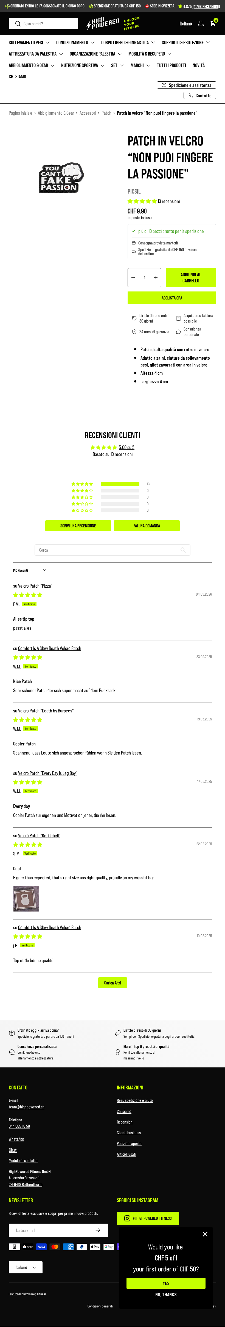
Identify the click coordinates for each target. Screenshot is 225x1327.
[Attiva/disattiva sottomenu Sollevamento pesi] (47, 42)
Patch (106, 113)
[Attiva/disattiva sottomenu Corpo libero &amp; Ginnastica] (153, 42)
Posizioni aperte (129, 1143)
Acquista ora (172, 297)
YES (166, 1283)
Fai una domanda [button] (147, 525)
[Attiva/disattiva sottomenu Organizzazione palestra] (119, 54)
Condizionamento (72, 42)
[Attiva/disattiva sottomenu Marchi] (148, 65)
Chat (13, 1150)
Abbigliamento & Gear (28, 65)
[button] (186, 23)
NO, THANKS (166, 1294)
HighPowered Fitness (32, 1294)
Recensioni (125, 1121)
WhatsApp (16, 1138)
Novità (199, 65)
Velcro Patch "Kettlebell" (39, 835)
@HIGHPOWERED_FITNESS (152, 1218)
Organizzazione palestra (92, 54)
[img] (27, 595)
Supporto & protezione (183, 42)
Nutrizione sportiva (79, 65)
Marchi (137, 65)
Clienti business (129, 1132)
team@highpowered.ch (26, 1106)
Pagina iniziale (20, 113)
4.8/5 (201, 6)
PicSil (134, 191)
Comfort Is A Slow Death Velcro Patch (49, 648)
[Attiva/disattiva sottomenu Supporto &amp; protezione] (208, 42)
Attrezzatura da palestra (33, 54)
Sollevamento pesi (26, 42)
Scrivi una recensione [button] (78, 525)
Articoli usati (126, 1154)
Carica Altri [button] (112, 982)
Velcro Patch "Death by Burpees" (46, 710)
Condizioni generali (100, 1306)
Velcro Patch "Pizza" (35, 586)
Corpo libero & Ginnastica (125, 42)
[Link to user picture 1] (26, 898)
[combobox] (43, 23)
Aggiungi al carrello (191, 277)
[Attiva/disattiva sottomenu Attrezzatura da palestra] (61, 54)
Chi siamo (17, 76)
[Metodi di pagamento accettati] (112, 1247)
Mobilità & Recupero (146, 54)
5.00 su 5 (126, 447)
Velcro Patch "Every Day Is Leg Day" (47, 773)
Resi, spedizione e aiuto (135, 1100)
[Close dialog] (205, 1234)
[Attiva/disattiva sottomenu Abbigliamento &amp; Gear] (52, 65)
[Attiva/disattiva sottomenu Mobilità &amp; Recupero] (169, 54)
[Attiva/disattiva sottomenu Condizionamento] (92, 42)
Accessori (88, 113)
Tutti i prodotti (171, 65)
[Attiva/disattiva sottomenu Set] (122, 65)
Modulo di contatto (23, 1160)
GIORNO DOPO (75, 5)
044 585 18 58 (19, 1125)
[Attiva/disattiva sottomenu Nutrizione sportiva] (102, 65)
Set (114, 65)
